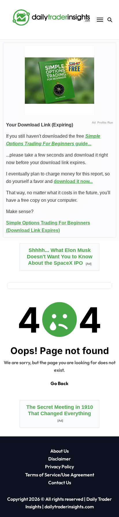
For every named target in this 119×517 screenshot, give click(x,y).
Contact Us (59, 482)
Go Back (59, 383)
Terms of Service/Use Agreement (59, 475)
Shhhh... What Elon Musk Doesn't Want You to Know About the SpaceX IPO (59, 256)
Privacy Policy (59, 466)
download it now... (73, 181)
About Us (59, 451)
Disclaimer (59, 459)
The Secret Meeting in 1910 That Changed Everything (59, 413)
